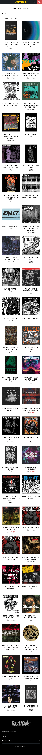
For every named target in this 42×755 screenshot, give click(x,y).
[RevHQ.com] (21, 2)
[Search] (35, 2)
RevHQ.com (23, 746)
